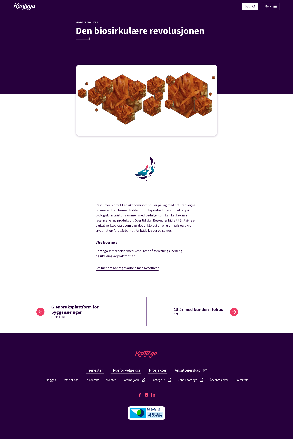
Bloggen (50, 380)
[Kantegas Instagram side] (146, 394)
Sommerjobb (131, 380)
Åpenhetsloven (219, 380)
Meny (268, 6)
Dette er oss (70, 380)
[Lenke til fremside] (25, 6)
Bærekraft (241, 380)
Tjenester (95, 370)
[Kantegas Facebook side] (139, 394)
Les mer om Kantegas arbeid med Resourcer (127, 268)
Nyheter (111, 380)
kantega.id (158, 380)
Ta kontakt (92, 380)
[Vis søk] (250, 6)
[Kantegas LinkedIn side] (153, 394)
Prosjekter (157, 370)
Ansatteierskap (187, 370)
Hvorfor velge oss (126, 370)
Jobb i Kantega (187, 380)
